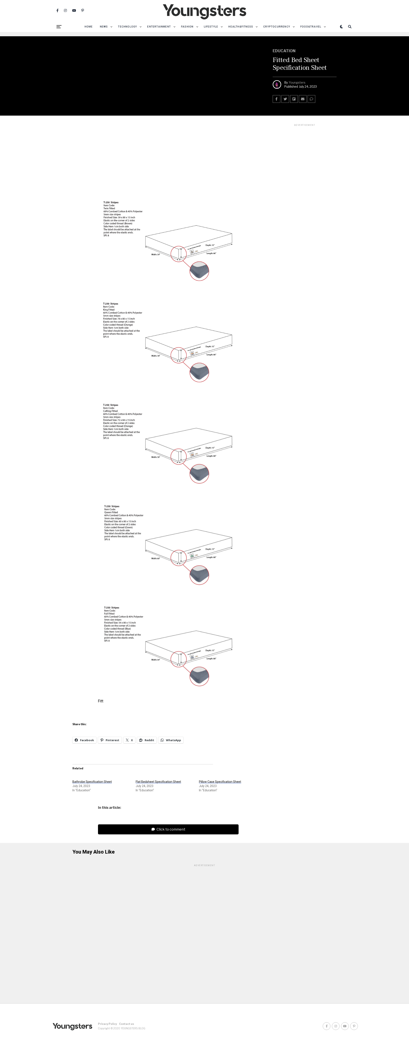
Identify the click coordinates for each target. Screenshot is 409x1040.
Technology (127, 26)
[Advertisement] (305, 191)
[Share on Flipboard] (294, 99)
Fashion (187, 26)
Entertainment (159, 26)
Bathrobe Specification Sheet (92, 781)
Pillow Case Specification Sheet (220, 781)
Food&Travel (310, 26)
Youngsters (297, 82)
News (104, 26)
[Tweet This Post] (285, 99)
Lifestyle (211, 26)
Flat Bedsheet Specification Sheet (158, 781)
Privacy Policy (107, 1023)
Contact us (126, 1023)
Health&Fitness (240, 26)
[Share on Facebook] (276, 99)
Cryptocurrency (276, 26)
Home (89, 26)
